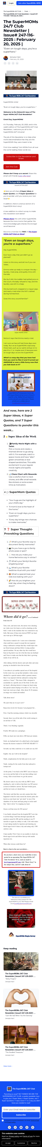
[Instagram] (26, 1127)
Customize (21, 1143)
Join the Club (12, 167)
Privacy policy (14, 1136)
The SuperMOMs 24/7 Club (12, 11)
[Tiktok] (15, 1127)
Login (11, 3)
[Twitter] (9, 1127)
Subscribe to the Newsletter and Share (21, 157)
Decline (34, 1143)
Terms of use (28, 1136)
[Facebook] (21, 1127)
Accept (8, 1143)
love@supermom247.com (21, 403)
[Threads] (32, 1127)
